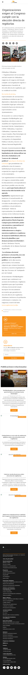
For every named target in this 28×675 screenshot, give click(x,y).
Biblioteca (5, 643)
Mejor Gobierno (7, 597)
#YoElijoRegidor (7, 309)
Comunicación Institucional (20, 455)
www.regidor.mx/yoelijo (10, 305)
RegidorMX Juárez (22, 371)
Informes (5, 632)
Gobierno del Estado (16, 309)
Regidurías (5, 311)
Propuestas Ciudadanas (9, 641)
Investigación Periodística (9, 617)
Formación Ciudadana (8, 580)
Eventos (5, 645)
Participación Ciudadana (9, 588)
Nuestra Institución (7, 561)
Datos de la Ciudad (7, 620)
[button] (3, 43)
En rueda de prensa (8, 94)
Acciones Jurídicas (7, 610)
